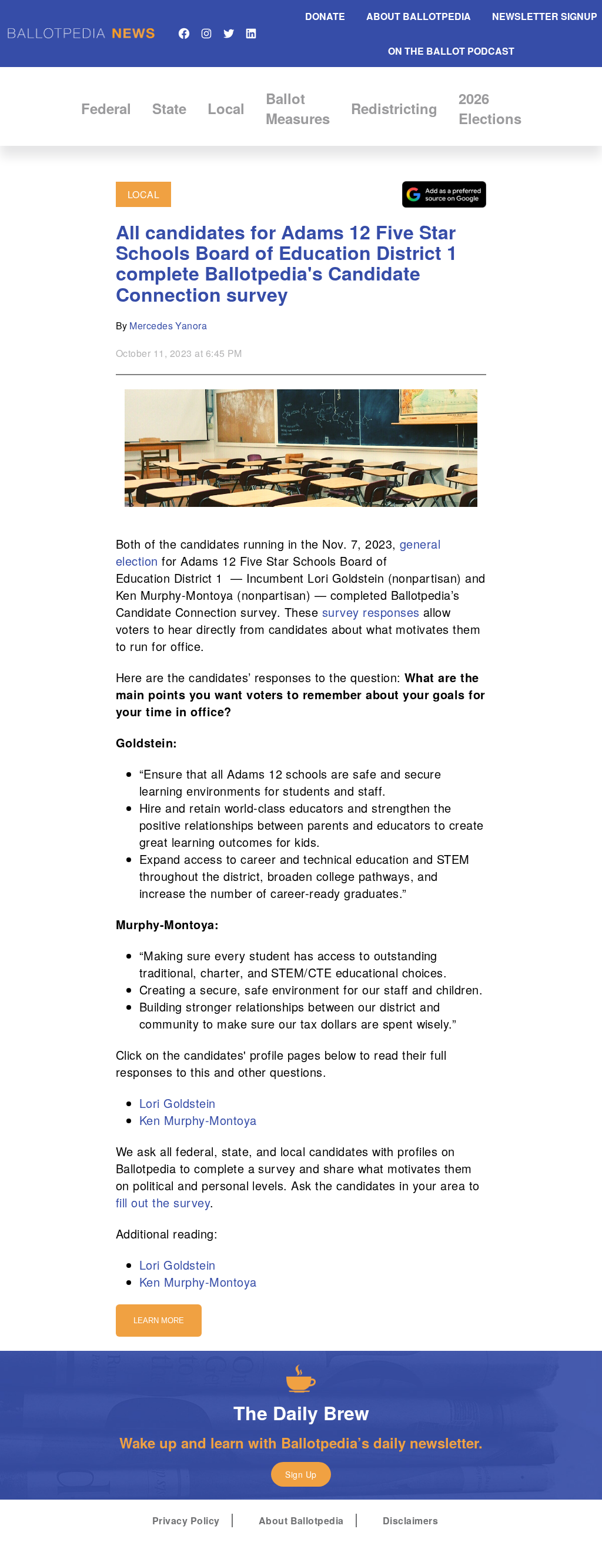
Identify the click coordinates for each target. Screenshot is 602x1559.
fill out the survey (163, 1202)
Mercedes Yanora (168, 325)
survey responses (371, 611)
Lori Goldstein (177, 1102)
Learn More (158, 1320)
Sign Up (300, 1474)
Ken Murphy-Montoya (198, 1120)
